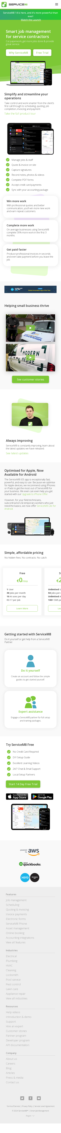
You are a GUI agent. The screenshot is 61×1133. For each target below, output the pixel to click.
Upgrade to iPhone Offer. (35, 494)
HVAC (9, 965)
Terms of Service (13, 1106)
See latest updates (17, 453)
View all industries (16, 998)
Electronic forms (16, 919)
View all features (15, 942)
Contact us (12, 1082)
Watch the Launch (31, 19)
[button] (56, 4)
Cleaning (11, 970)
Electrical (11, 956)
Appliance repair (15, 993)
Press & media (14, 1077)
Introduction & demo (18, 1017)
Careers (10, 1063)
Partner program (16, 1035)
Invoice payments (16, 914)
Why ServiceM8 (18, 52)
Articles (10, 1073)
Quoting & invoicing (17, 909)
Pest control (13, 984)
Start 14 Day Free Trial (23, 784)
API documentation (17, 1045)
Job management (16, 900)
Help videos (13, 1012)
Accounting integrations (20, 937)
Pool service (13, 979)
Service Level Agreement (44, 1106)
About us (11, 1059)
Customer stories (16, 1031)
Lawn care (12, 989)
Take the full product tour (20, 113)
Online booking (15, 933)
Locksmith (12, 975)
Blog (8, 1068)
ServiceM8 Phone (16, 923)
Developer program (18, 1040)
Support (11, 1021)
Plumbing (11, 961)
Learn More (22, 608)
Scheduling (12, 905)
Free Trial (42, 52)
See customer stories (30, 379)
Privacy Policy (27, 1106)
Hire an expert (14, 1026)
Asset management (17, 928)
